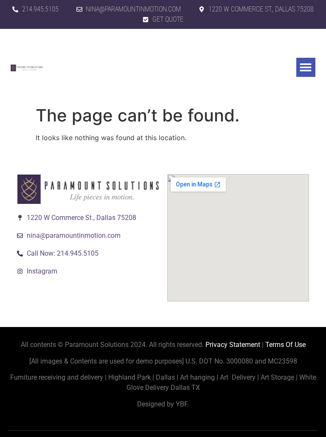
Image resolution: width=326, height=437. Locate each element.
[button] (305, 67)
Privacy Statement (232, 345)
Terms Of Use (285, 345)
